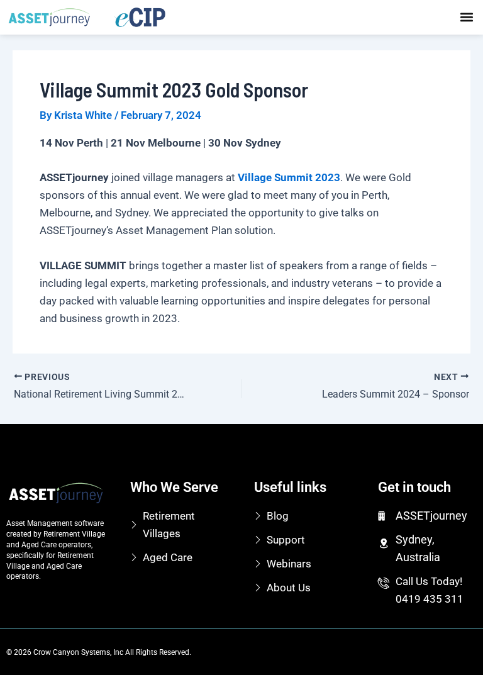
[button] (466, 17)
